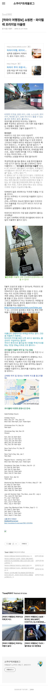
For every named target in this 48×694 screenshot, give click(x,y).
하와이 (11, 552)
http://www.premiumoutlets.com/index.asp (23, 307)
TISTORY (25, 689)
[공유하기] (13, 544)
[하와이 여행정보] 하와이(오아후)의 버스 (17, 556)
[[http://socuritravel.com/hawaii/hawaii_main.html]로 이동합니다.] (5, 527)
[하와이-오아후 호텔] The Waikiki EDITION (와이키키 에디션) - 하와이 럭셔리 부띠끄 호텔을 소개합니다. (19, 575)
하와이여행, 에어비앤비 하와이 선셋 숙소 (17, 50)
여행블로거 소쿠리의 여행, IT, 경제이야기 (17, 665)
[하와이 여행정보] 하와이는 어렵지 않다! (16, 565)
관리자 (32, 689)
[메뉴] (3, 3)
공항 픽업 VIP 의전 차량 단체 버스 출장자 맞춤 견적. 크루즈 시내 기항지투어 (17, 71)
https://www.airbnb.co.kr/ (16, 47)
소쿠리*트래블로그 (24, 3)
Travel (6, 552)
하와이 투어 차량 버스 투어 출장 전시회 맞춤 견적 (16, 67)
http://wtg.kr (12, 64)
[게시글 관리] (16, 544)
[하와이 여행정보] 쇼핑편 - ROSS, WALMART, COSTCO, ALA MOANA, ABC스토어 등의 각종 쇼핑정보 (19, 561)
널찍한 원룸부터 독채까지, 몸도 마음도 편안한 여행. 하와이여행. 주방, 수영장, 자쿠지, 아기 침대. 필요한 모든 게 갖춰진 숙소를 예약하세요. (17, 54)
